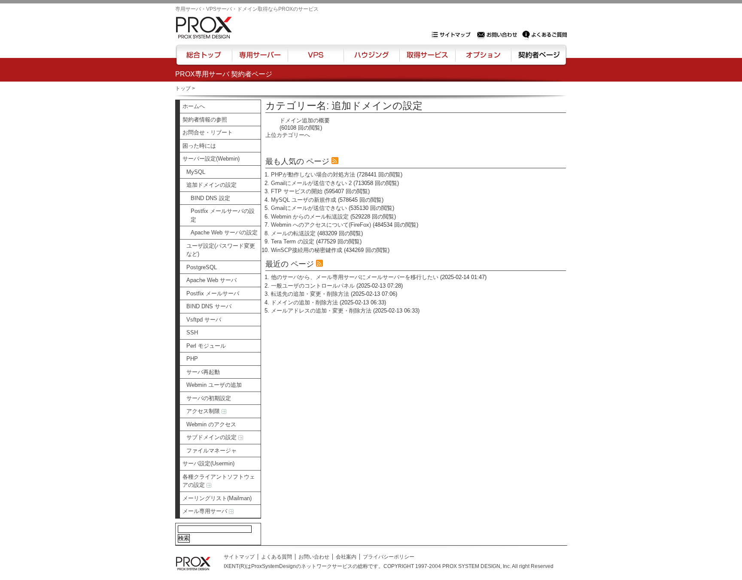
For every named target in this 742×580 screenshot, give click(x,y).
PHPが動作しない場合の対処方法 (313, 174)
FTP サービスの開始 (296, 191)
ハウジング (371, 59)
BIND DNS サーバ (208, 306)
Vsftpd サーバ (203, 319)
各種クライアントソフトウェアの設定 (218, 481)
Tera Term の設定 (292, 241)
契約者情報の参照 (204, 119)
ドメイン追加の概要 (305, 120)
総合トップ (204, 59)
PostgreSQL (201, 267)
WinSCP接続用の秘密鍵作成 (306, 250)
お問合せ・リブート (207, 132)
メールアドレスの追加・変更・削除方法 (321, 310)
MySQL (195, 172)
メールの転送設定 (293, 233)
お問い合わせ (498, 35)
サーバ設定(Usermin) (208, 463)
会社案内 (346, 557)
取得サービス (426, 59)
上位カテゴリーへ (287, 135)
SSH (192, 332)
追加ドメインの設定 (211, 185)
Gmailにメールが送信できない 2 (311, 183)
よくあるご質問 (544, 35)
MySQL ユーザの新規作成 (303, 200)
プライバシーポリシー (388, 557)
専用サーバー (260, 59)
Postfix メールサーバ (212, 293)
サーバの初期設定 (208, 398)
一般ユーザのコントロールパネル (313, 285)
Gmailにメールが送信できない (309, 208)
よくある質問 (276, 557)
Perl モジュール (206, 346)
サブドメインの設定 (212, 437)
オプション (483, 59)
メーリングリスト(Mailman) (217, 498)
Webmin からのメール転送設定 (310, 216)
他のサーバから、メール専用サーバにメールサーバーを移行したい (354, 277)
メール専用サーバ (205, 511)
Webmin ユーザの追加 (214, 385)
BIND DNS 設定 (210, 198)
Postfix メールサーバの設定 (223, 215)
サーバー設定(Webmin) (211, 158)
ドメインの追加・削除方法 (304, 302)
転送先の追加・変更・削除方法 (310, 294)
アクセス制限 (204, 411)
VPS (315, 59)
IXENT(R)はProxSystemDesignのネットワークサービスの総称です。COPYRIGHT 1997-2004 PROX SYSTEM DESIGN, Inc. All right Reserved (388, 566)
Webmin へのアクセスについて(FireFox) (321, 225)
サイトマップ (453, 35)
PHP (192, 358)
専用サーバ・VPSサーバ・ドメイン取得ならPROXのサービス (247, 9)
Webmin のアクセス (211, 424)
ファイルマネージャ (211, 450)
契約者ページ (538, 59)
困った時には (199, 146)
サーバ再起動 (203, 372)
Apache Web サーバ (211, 280)
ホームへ (193, 106)
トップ (183, 88)
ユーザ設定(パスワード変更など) (220, 250)
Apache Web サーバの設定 (224, 232)
